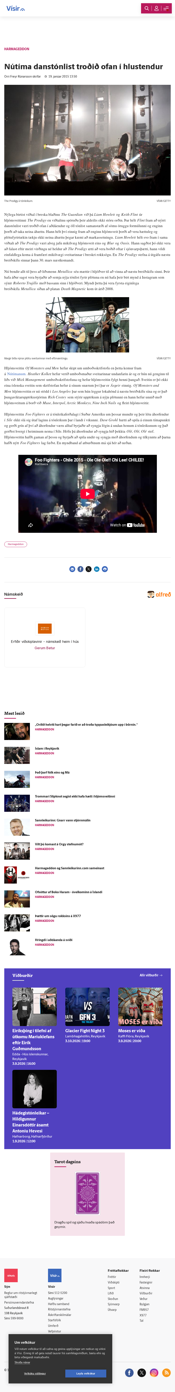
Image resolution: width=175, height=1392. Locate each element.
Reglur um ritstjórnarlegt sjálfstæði (20, 1295)
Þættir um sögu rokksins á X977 (58, 916)
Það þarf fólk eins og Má (52, 772)
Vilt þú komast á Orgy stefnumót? (59, 844)
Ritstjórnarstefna (59, 1309)
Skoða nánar (22, 1362)
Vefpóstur (54, 1331)
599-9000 (17, 1318)
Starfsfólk (54, 1320)
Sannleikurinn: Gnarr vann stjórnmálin (62, 820)
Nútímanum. (16, 373)
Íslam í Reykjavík (47, 748)
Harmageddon (15, 544)
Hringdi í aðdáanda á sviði (53, 940)
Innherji (145, 1277)
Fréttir (112, 1277)
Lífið (111, 1293)
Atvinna (145, 1288)
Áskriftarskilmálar (59, 1315)
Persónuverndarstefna (19, 1302)
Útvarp (112, 1310)
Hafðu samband (58, 1304)
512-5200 (60, 1293)
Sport (111, 1288)
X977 (143, 1315)
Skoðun (113, 1299)
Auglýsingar (55, 1298)
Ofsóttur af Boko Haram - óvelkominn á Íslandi (68, 892)
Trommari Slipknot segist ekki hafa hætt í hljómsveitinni (75, 796)
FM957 (144, 1310)
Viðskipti (114, 1282)
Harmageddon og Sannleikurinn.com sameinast (69, 868)
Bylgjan (144, 1304)
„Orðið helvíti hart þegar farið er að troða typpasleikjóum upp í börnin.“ (86, 725)
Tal (141, 1321)
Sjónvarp (114, 1304)
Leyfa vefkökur (85, 1373)
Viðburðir (146, 1293)
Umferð (53, 1326)
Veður (143, 1299)
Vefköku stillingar (35, 1373)
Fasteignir (146, 1282)
